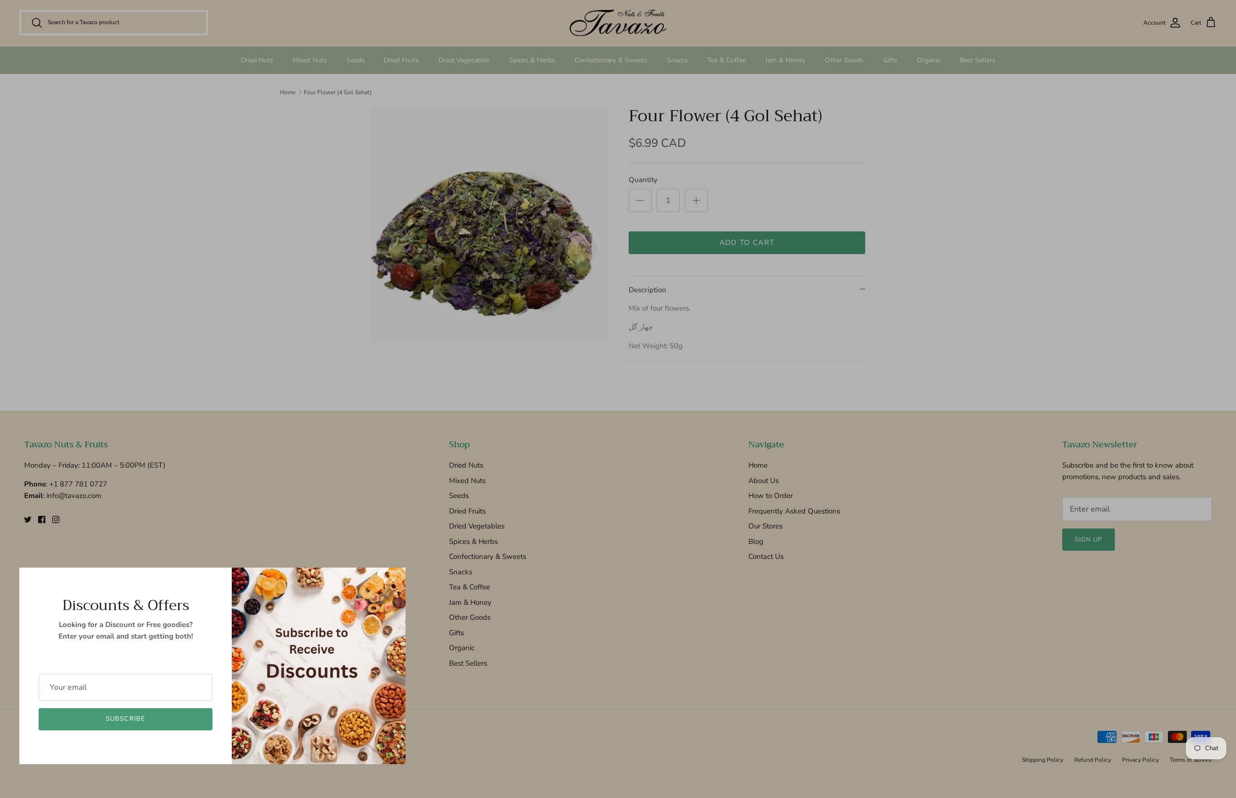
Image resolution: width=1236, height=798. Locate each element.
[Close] (393, 579)
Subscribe (125, 718)
